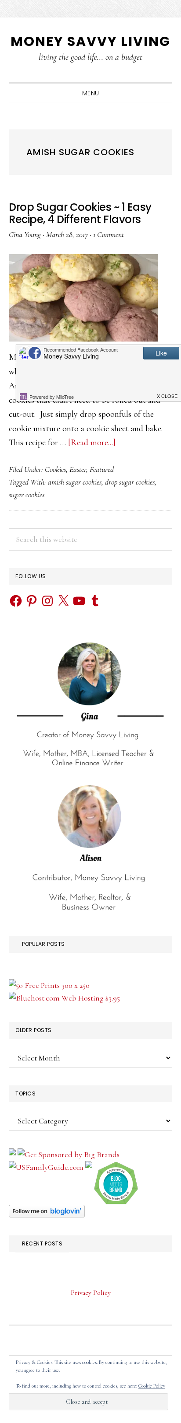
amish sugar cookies (74, 482)
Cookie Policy (151, 1386)
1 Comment (108, 234)
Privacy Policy (91, 1292)
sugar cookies (26, 494)
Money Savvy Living (90, 41)
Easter (77, 469)
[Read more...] (92, 442)
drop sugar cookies (130, 482)
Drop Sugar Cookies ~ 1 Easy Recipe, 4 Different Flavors (80, 213)
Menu (90, 93)
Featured (102, 469)
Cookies (55, 469)
